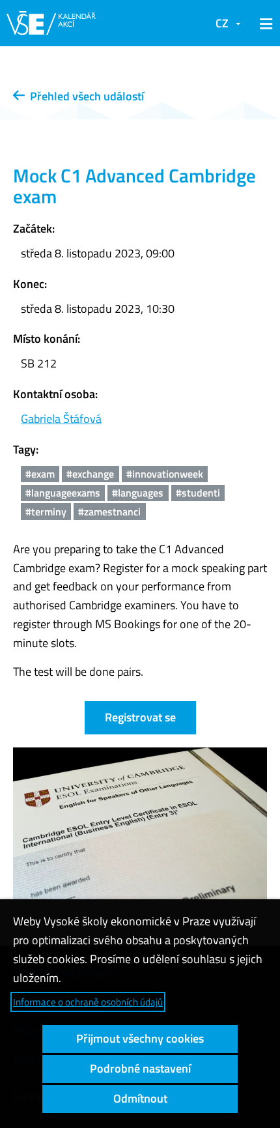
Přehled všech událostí (84, 96)
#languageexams (62, 492)
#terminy (45, 511)
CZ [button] (222, 23)
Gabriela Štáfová (61, 418)
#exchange (90, 474)
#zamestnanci (109, 511)
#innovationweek (164, 474)
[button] (263, 23)
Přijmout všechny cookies (140, 1038)
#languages (137, 492)
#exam (40, 474)
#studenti (198, 492)
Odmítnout (140, 1098)
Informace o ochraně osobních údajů (88, 1001)
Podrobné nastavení (140, 1068)
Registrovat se (140, 717)
